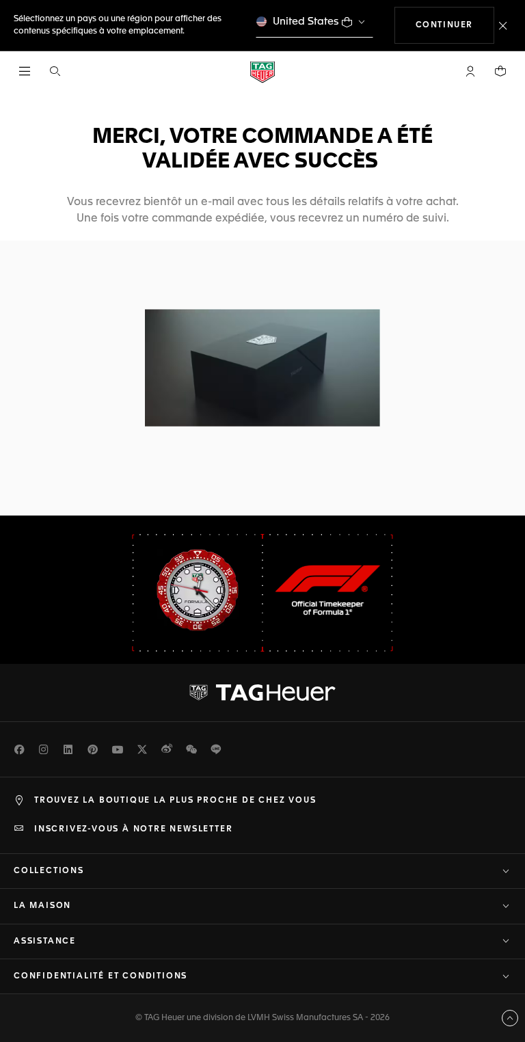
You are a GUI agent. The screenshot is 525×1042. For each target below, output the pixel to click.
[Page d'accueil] (262, 71)
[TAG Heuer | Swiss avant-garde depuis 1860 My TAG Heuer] (262, 693)
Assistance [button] (45, 941)
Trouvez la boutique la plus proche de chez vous (175, 801)
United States (306, 21)
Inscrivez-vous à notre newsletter (133, 829)
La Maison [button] (42, 906)
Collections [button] (49, 871)
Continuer (455, 25)
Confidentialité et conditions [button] (100, 976)
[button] (470, 71)
